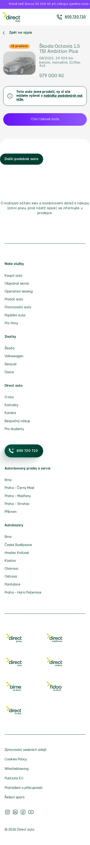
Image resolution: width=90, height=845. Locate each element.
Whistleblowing (17, 769)
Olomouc (11, 568)
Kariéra (10, 413)
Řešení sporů (14, 797)
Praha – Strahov (17, 504)
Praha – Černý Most (20, 488)
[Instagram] (7, 812)
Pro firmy (11, 323)
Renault (11, 364)
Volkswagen (14, 356)
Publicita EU (14, 778)
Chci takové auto (45, 119)
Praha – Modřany (18, 496)
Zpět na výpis (20, 32)
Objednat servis (17, 283)
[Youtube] (31, 812)
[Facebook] (23, 812)
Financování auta (18, 307)
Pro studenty (14, 429)
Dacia (9, 372)
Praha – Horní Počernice (23, 592)
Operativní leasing (19, 291)
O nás (9, 397)
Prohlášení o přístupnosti (24, 788)
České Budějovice (18, 545)
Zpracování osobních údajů (26, 750)
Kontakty (11, 405)
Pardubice (12, 584)
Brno (8, 480)
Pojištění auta (15, 315)
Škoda (10, 348)
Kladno (10, 560)
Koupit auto (14, 275)
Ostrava (11, 576)
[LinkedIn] (15, 812)
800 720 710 (75, 17)
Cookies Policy (16, 759)
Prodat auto (14, 299)
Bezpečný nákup (17, 421)
